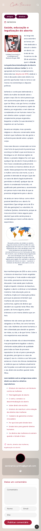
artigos (10, 17)
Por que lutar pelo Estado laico (20, 423)
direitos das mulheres (20, 444)
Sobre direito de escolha (18, 405)
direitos (22, 17)
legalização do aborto (12, 447)
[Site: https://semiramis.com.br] (20, 471)
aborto (9, 444)
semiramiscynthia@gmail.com (20, 466)
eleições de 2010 (21, 74)
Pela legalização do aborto (19, 395)
